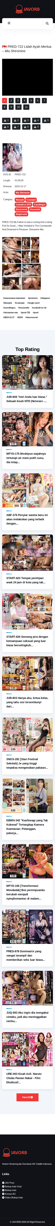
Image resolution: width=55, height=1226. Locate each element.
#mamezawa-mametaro (14, 298)
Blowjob (20, 200)
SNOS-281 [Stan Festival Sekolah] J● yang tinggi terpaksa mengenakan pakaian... (27, 763)
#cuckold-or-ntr (39, 307)
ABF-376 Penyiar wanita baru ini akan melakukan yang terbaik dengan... (27, 519)
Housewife (35, 209)
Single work (21, 214)
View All (26, 1097)
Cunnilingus (39, 204)
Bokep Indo (10, 1190)
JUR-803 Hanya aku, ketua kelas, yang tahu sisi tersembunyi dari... (27, 702)
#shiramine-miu (10, 312)
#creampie (20, 303)
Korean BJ (10, 1194)
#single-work (33, 303)
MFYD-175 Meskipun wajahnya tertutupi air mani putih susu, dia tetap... (26, 458)
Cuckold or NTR (23, 204)
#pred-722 (25, 312)
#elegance (45, 298)
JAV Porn (9, 1183)
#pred (35, 312)
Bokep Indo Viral (13, 1186)
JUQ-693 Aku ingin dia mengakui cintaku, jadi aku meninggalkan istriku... (27, 1017)
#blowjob (7, 303)
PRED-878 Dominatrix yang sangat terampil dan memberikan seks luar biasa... (25, 955)
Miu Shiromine (23, 192)
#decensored (31, 317)
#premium (33, 298)
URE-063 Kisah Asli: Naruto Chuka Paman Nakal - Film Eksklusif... (24, 1078)
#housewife (23, 307)
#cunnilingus (9, 307)
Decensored (21, 209)
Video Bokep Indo (13, 1197)
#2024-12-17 (8, 317)
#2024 (20, 317)
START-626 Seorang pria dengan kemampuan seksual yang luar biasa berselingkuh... (27, 641)
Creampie (31, 200)
